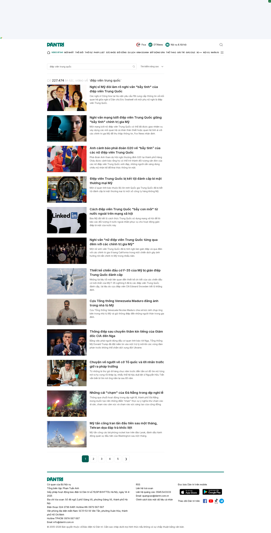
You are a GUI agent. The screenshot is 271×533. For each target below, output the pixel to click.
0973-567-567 (96, 507)
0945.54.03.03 (163, 492)
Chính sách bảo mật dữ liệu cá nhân (154, 499)
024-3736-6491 (67, 507)
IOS (189, 492)
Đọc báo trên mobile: (192, 484)
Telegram (221, 501)
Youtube (211, 501)
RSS (138, 484)
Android (212, 492)
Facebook (205, 501)
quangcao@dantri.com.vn (155, 495)
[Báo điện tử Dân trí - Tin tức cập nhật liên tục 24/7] (55, 44)
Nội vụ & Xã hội (178, 44)
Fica (144, 44)
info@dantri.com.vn (63, 522)
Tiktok (216, 501)
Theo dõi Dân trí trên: (189, 501)
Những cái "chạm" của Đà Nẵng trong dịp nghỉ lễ (126, 393)
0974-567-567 (72, 518)
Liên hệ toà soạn (144, 488)
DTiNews (158, 44)
